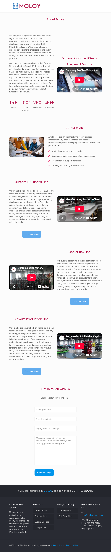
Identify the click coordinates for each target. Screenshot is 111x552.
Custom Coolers (42, 522)
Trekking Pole (65, 510)
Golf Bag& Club (65, 516)
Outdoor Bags (41, 516)
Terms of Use (72, 545)
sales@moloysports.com (92, 515)
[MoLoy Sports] (26, 6)
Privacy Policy (57, 545)
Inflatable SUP (41, 510)
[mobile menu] (97, 6)
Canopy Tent (40, 527)
